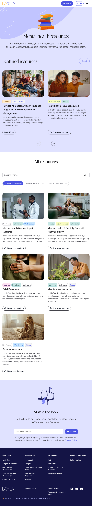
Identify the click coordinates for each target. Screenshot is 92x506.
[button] (87, 3)
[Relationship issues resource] (69, 102)
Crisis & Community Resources (55, 468)
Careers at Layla (8, 479)
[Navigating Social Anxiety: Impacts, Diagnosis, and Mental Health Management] (23, 102)
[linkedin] (81, 489)
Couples (28, 464)
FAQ (49, 460)
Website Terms (30, 488)
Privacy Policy (71, 440)
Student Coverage (55, 473)
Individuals (29, 460)
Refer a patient (75, 460)
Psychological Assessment (30, 474)
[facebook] (76, 489)
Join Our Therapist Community (9, 474)
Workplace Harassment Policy (57, 493)
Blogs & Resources (9, 464)
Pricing (28, 479)
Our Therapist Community (7, 468)
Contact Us (52, 464)
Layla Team (6, 460)
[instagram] (71, 489)
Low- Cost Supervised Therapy (33, 468)
